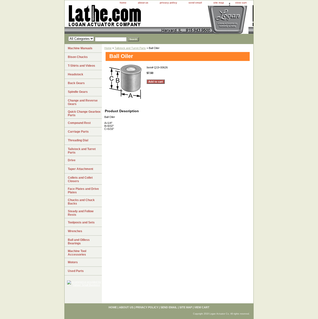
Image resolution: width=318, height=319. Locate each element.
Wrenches (75, 231)
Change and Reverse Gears (83, 102)
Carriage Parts (78, 131)
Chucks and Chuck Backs (81, 201)
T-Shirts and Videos (81, 65)
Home (108, 48)
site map (218, 2)
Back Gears (76, 83)
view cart (240, 2)
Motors (73, 262)
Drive (72, 160)
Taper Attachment (80, 169)
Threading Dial (78, 140)
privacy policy (168, 2)
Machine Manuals (80, 48)
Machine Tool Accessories (77, 252)
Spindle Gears (78, 92)
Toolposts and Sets (81, 222)
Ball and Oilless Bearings (79, 241)
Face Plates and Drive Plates (83, 190)
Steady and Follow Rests (80, 213)
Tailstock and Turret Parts (130, 48)
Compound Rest (79, 123)
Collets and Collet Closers (80, 179)
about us (143, 2)
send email (195, 2)
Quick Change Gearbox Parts (84, 113)
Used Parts (76, 271)
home (123, 2)
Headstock (75, 74)
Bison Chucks (78, 57)
